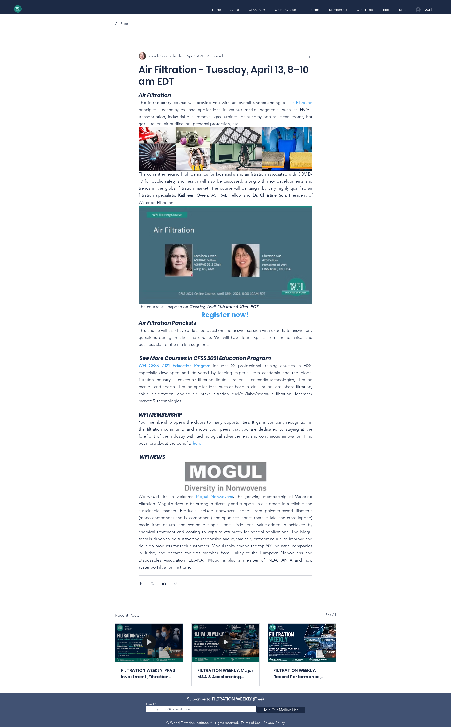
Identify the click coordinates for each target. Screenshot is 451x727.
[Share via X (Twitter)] (152, 583)
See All (331, 614)
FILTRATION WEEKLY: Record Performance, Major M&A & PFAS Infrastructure (297, 673)
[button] (235, 9)
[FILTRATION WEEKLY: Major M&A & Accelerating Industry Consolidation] (226, 643)
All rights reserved (224, 722)
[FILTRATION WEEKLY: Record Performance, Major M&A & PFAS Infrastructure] (302, 643)
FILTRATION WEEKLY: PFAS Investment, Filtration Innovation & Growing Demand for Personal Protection (148, 673)
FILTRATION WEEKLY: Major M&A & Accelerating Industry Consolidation (225, 673)
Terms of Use (250, 722)
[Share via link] (175, 583)
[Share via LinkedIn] (164, 583)
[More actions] (309, 56)
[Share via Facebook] (141, 583)
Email (150, 704)
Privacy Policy (274, 722)
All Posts (121, 23)
